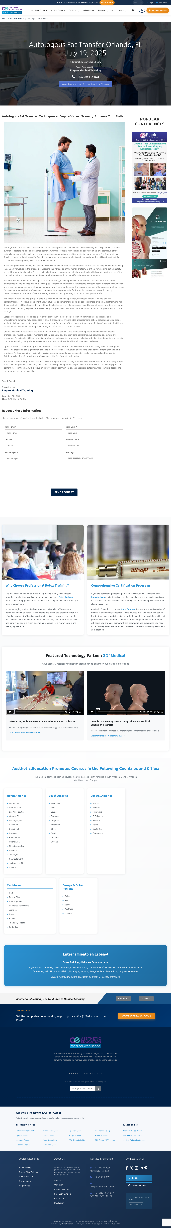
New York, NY (15, 807)
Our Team (58, 1185)
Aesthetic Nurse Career (132, 1131)
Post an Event (139, 1185)
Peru (53, 807)
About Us (58, 1180)
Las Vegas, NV (15, 820)
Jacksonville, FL (16, 863)
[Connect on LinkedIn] (141, 1168)
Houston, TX (14, 837)
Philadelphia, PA (16, 846)
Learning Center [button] (87, 10)
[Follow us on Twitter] (131, 1168)
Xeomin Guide (48, 1135)
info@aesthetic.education (102, 1186)
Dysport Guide (22, 1135)
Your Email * (71, 427)
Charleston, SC (16, 859)
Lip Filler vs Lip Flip (102, 1131)
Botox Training (66, 597)
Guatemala (98, 833)
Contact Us (123, 998)
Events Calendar (17, 18)
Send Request (64, 492)
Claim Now (106, 2)
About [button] (122, 10)
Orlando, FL (14, 842)
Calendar (146, 998)
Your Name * (10, 427)
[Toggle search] (133, 10)
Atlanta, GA (14, 816)
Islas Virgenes (15, 901)
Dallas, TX (13, 824)
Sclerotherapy (25, 1181)
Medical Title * (72, 439)
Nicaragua (97, 812)
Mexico (96, 803)
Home (4, 18)
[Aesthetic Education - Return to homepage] (12, 10)
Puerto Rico (14, 897)
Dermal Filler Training (28, 1172)
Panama (96, 820)
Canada (12, 867)
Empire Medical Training (85, 70)
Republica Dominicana (19, 905)
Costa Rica (98, 829)
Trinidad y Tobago (17, 923)
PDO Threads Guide (77, 1140)
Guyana (54, 842)
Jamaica (13, 910)
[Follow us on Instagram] (136, 1168)
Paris (67, 900)
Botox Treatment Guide (25, 1131)
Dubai (67, 896)
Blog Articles (24, 1185)
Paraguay (55, 816)
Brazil (53, 833)
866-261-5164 (87, 77)
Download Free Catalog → (136, 1016)
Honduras (97, 807)
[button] (134, 167)
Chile (53, 829)
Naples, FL (14, 850)
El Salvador (98, 816)
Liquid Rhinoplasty (49, 1140)
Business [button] (73, 10)
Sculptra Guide (75, 1135)
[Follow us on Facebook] (127, 1168)
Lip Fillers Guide (75, 1131)
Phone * (8, 439)
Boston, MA (14, 803)
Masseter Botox (22, 1140)
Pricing (113, 10)
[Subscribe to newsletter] (98, 1088)
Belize (95, 824)
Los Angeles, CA (16, 812)
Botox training (98, 597)
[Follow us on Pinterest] (145, 1168)
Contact (107, 1221)
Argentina (55, 824)
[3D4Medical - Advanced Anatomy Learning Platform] (149, 242)
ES (141, 2)
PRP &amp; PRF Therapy (105, 1140)
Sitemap (114, 1221)
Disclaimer (59, 1203)
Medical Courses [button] (58, 10)
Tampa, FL (14, 854)
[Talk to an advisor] (142, 10)
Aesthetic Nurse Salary (132, 1135)
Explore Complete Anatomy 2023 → (108, 735)
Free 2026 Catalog (62, 1194)
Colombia (55, 837)
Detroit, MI (14, 829)
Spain (67, 904)
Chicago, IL (14, 833)
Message (70, 452)
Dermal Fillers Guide (50, 1131)
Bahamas (13, 918)
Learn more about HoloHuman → (24, 732)
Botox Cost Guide (49, 1145)
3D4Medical (114, 655)
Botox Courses (128, 609)
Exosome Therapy (23, 1145)
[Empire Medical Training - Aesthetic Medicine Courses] (149, 167)
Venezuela (55, 803)
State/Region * (11, 452)
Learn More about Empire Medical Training (85, 84)
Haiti (11, 893)
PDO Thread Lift (26, 1176)
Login (135, 1178)
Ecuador (54, 812)
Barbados (13, 927)
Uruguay (55, 820)
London (68, 913)
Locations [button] (102, 10)
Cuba (11, 914)
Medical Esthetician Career (134, 1140)
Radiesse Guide (101, 1135)
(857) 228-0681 (103, 1177)
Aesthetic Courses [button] (39, 10)
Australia (69, 909)
